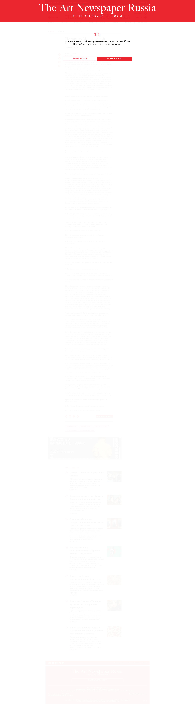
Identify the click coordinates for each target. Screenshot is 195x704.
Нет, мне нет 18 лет (80, 58)
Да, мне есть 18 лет (114, 58)
